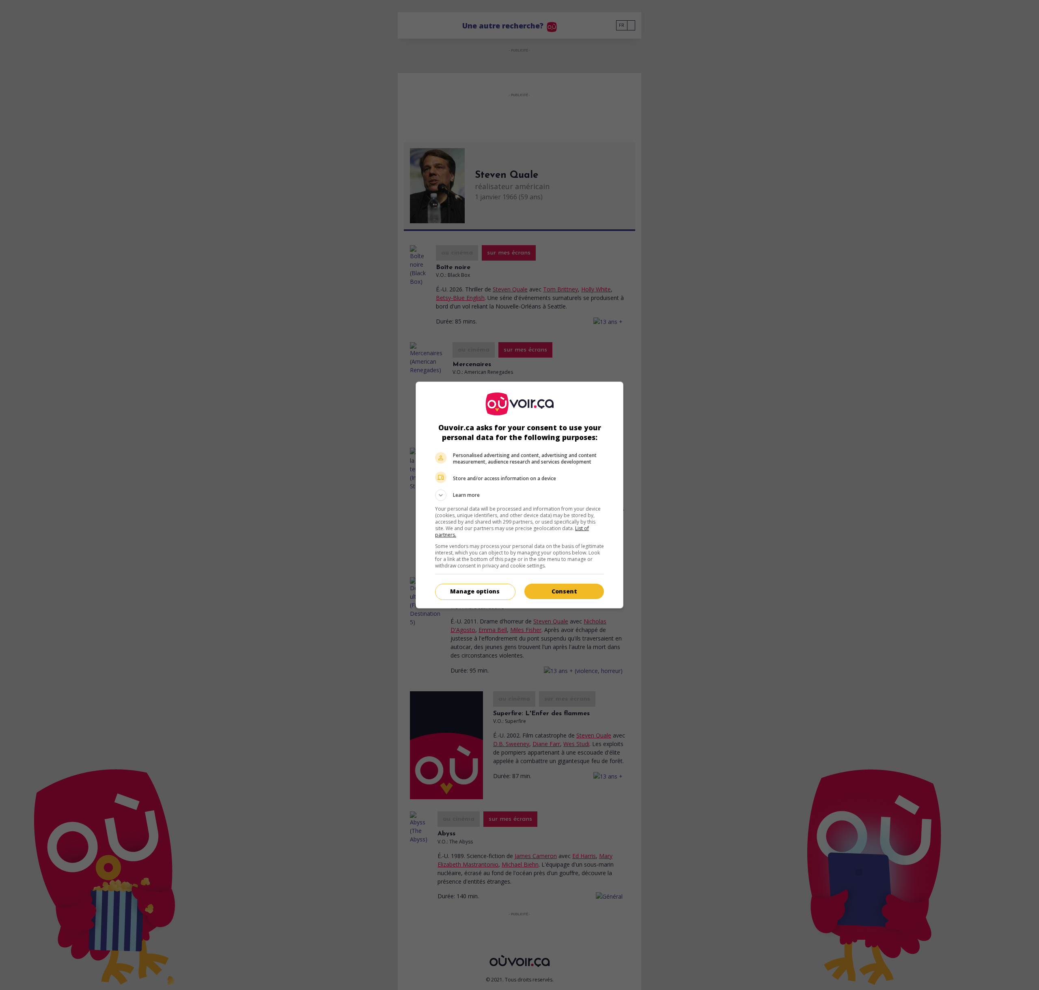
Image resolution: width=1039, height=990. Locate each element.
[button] (519, 495)
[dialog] (519, 495)
